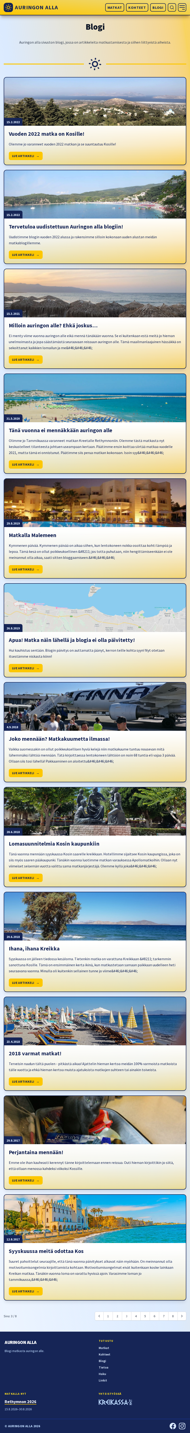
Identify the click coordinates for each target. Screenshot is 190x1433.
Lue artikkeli (25, 156)
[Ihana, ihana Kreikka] (95, 916)
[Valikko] (182, 7)
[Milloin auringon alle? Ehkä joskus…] (95, 293)
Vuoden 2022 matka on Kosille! (46, 133)
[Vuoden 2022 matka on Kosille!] (95, 101)
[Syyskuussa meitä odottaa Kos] (95, 1219)
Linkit (103, 1380)
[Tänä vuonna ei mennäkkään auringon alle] (95, 398)
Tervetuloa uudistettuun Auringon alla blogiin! (66, 226)
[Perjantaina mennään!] (95, 1120)
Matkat (115, 7)
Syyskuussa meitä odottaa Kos (46, 1251)
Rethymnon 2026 (20, 1401)
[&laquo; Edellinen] (99, 1316)
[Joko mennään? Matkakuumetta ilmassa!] (95, 707)
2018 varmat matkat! (35, 1053)
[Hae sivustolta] (172, 7)
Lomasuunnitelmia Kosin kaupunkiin (54, 843)
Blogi (158, 7)
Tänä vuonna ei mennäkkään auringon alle (60, 430)
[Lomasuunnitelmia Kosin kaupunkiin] (95, 811)
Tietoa (103, 1367)
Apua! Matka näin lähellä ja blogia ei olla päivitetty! (72, 640)
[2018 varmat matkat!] (95, 1021)
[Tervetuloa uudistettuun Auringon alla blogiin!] (95, 194)
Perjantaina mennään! (36, 1152)
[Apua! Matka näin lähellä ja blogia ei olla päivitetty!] (95, 608)
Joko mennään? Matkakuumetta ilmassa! (59, 738)
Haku (102, 1374)
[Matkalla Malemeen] (95, 503)
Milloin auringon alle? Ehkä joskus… (53, 325)
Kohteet (137, 7)
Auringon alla (21, 1342)
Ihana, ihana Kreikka (34, 948)
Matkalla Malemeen (32, 535)
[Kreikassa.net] (115, 1402)
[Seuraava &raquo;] (181, 1316)
